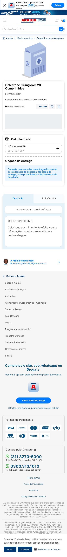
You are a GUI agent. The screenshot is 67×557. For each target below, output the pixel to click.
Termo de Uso (33, 478)
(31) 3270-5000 (25, 456)
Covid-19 (33, 490)
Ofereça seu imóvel (15, 349)
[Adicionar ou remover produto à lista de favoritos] (52, 106)
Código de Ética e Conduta (33, 496)
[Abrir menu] (4, 20)
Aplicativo (10, 296)
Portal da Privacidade (33, 484)
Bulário (8, 355)
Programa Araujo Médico (18, 329)
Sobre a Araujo (13, 283)
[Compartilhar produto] (59, 106)
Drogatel (27, 449)
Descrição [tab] (18, 198)
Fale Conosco (12, 316)
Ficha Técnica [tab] (49, 198)
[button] (47, 549)
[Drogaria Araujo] (33, 20)
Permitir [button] (10, 549)
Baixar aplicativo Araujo (33, 400)
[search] (33, 29)
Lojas (8, 322)
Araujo (9, 38)
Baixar (58, 5)
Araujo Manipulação (15, 289)
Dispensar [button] (25, 549)
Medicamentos (25, 38)
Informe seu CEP (17, 146)
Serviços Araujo (13, 309)
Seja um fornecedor (15, 342)
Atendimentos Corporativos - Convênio (25, 303)
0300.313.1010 (24, 466)
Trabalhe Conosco (14, 336)
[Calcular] (58, 149)
